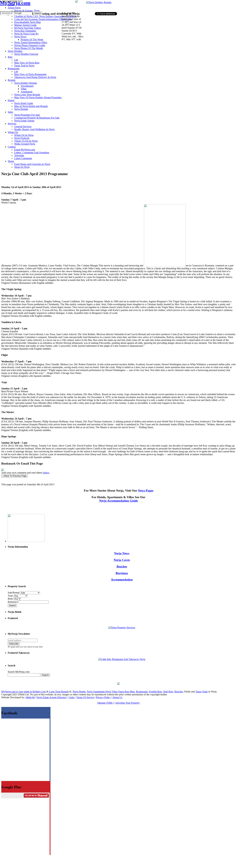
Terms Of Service (85, 697)
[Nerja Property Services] (121, 627)
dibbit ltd (30, 697)
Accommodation (122, 579)
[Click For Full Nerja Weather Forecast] (76, 1)
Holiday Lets (39, 691)
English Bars (155, 691)
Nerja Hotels (79, 691)
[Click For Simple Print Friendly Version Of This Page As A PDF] (2, 470)
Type (11, 595)
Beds (11, 598)
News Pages (145, 490)
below (46, 472)
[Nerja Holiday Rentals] (98, 2)
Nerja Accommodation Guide (118, 500)
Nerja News (121, 553)
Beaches (122, 566)
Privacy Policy (103, 697)
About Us (117, 697)
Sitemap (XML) (105, 702)
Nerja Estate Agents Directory (51, 697)
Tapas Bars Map (126, 691)
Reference (13, 602)
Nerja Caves (122, 560)
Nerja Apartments (96, 691)
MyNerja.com (15, 3)
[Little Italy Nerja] (121, 659)
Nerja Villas (111, 691)
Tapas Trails (201, 691)
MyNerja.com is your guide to (17, 691)
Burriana (122, 573)
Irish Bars (168, 691)
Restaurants (142, 691)
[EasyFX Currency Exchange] (118, 683)
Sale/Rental (13, 592)
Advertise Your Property (127, 702)
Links (71, 697)
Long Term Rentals (59, 691)
